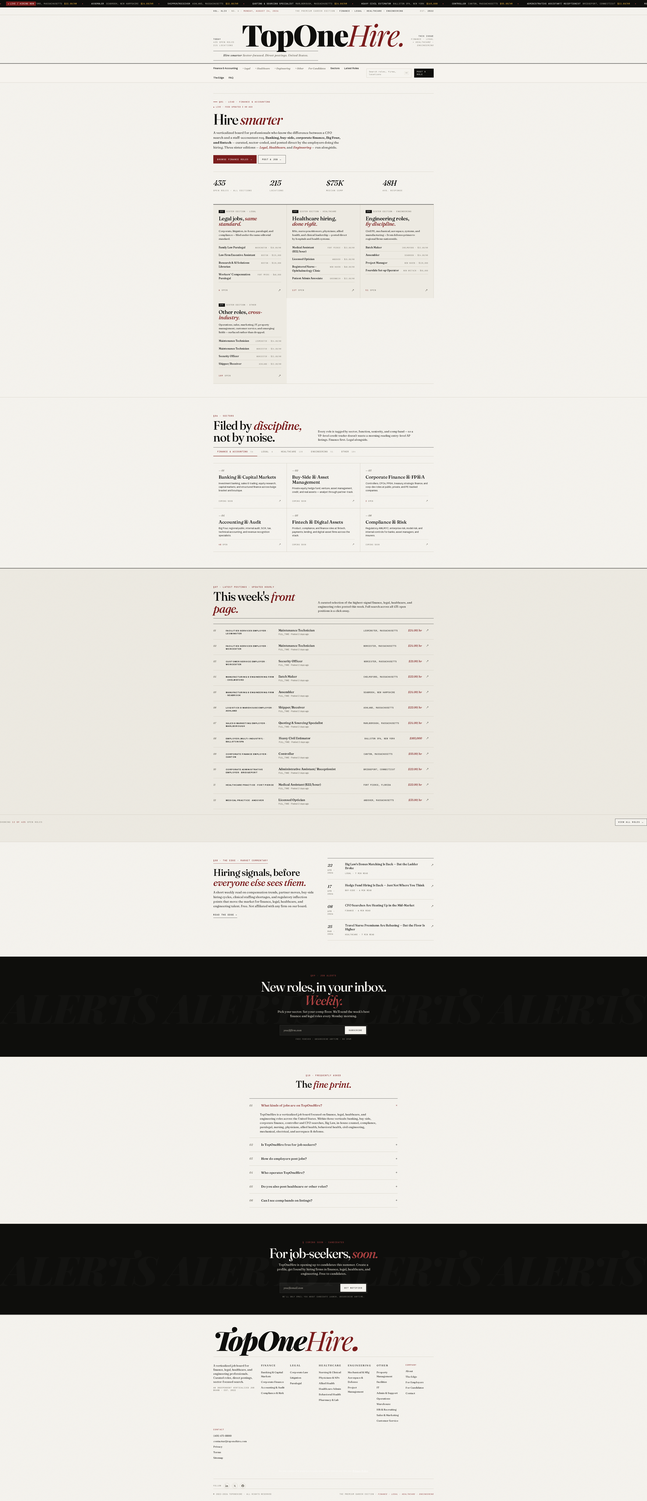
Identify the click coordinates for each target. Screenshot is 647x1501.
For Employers (415, 1382)
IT (378, 1387)
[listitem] (323, 631)
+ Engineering (282, 68)
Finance (268, 1365)
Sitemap (218, 1457)
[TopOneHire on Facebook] (243, 1486)
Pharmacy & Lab (329, 1400)
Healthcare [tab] (292, 451)
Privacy (217, 1446)
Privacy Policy (360, 1471)
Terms (217, 1452)
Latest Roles (351, 68)
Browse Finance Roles (235, 159)
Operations (383, 1398)
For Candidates (317, 68)
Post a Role (421, 73)
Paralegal (296, 1383)
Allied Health (327, 1383)
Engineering (359, 1365)
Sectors (335, 68)
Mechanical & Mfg (358, 1372)
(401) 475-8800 (222, 1435)
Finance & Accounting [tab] (235, 451)
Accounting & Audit (272, 1387)
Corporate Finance (272, 1381)
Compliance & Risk (272, 1393)
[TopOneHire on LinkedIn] (227, 1486)
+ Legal (246, 68)
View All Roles (631, 822)
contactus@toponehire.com (230, 1441)
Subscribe (355, 1030)
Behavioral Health (330, 1394)
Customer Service (387, 1420)
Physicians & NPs (329, 1377)
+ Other (299, 68)
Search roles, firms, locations (388, 73)
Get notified (353, 1288)
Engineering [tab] (322, 451)
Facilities (382, 1381)
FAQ (231, 78)
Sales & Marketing (388, 1415)
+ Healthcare (262, 68)
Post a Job (272, 159)
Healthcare (330, 1365)
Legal (295, 1365)
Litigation (295, 1377)
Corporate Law (299, 1372)
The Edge (218, 78)
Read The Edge (225, 914)
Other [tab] (348, 451)
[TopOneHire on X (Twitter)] (235, 1486)
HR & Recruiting (386, 1409)
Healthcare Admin (330, 1388)
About (409, 1371)
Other (382, 1365)
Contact (410, 1393)
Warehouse (383, 1404)
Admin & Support (387, 1393)
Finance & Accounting (225, 68)
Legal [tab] (267, 451)
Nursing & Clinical (330, 1372)
